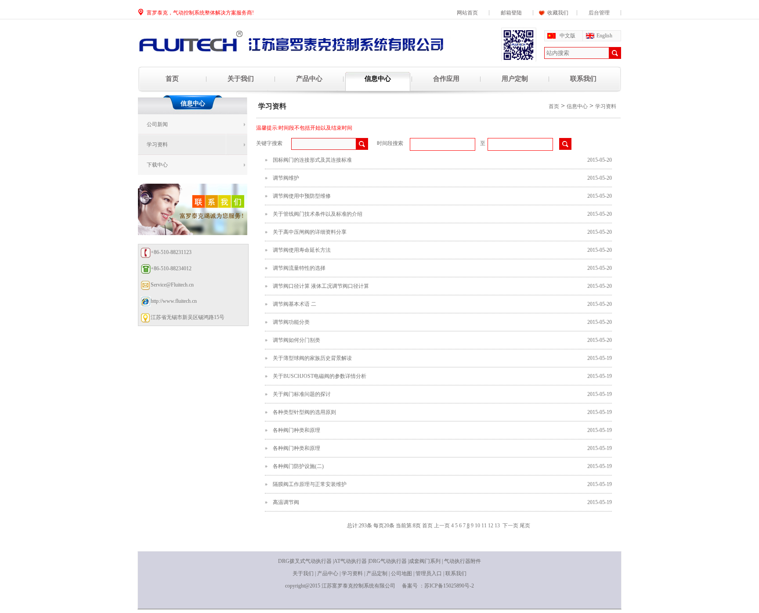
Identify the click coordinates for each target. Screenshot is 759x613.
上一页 (442, 525)
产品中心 (309, 78)
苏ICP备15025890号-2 (449, 586)
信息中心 (378, 78)
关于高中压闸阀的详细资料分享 (310, 232)
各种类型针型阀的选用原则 (304, 412)
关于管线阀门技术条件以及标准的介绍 (317, 214)
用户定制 (515, 78)
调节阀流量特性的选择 (299, 268)
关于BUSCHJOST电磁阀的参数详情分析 (319, 376)
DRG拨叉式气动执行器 (305, 561)
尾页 (525, 525)
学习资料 (157, 144)
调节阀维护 (286, 178)
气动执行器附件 (462, 561)
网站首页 (467, 13)
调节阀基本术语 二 (294, 304)
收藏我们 (555, 13)
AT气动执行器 (350, 561)
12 (490, 525)
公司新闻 (157, 124)
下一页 (510, 525)
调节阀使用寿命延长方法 (302, 250)
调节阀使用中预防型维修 (302, 196)
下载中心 (157, 165)
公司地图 (401, 573)
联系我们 (583, 78)
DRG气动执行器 (388, 561)
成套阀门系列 (425, 561)
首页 (172, 78)
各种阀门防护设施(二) (298, 466)
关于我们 (241, 78)
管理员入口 (429, 573)
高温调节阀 (286, 502)
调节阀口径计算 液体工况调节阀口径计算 (321, 286)
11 (484, 525)
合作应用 (446, 78)
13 (497, 525)
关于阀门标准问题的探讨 (302, 394)
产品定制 (376, 573)
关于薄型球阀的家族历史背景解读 (312, 358)
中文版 (567, 36)
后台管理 (599, 13)
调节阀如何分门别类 (296, 340)
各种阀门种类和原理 (296, 430)
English (604, 36)
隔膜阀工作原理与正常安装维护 (310, 484)
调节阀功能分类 (291, 322)
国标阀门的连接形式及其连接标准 (312, 160)
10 (477, 525)
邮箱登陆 (511, 13)
